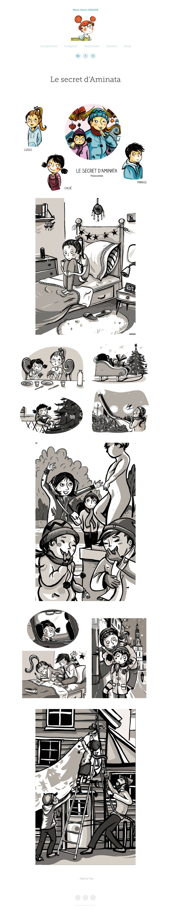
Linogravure (48, 46)
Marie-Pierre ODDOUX (85, 10)
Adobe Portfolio (90, 905)
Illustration (91, 46)
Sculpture (70, 46)
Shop (127, 46)
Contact (111, 46)
